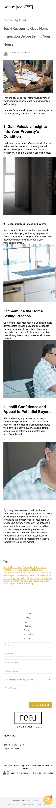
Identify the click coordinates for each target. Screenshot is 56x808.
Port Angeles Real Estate (24, 570)
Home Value (28, 634)
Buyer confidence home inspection (23, 571)
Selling (28, 626)
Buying (28, 622)
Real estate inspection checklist (23, 581)
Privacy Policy (14, 804)
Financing (28, 630)
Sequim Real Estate (12, 567)
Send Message (41, 705)
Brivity (26, 800)
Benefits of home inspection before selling (26, 582)
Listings (28, 618)
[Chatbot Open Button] (48, 800)
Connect (28, 638)
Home (28, 613)
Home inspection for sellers (33, 575)
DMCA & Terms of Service (34, 804)
